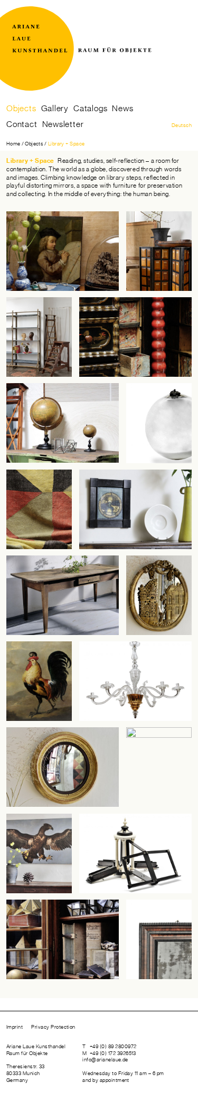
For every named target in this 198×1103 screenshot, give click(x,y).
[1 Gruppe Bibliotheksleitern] (159, 251)
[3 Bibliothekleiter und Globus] (62, 423)
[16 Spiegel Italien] (159, 939)
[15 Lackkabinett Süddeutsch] (135, 337)
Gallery (55, 108)
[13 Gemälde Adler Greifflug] (39, 853)
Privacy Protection (53, 1027)
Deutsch (182, 125)
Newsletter (63, 124)
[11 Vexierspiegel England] (62, 767)
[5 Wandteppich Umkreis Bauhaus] (39, 509)
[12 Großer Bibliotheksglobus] (159, 767)
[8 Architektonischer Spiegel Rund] (159, 595)
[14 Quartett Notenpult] (135, 853)
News (122, 108)
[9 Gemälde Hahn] (39, 681)
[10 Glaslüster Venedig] (135, 681)
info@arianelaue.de (105, 1059)
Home (13, 144)
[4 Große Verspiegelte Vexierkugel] (159, 423)
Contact (21, 124)
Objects (21, 108)
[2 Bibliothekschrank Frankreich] (62, 251)
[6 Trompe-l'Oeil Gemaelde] (135, 509)
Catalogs (90, 108)
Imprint (14, 1027)
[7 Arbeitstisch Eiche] (62, 595)
